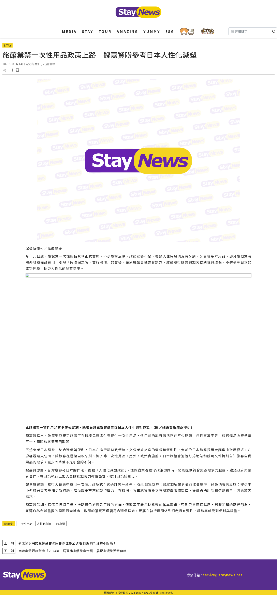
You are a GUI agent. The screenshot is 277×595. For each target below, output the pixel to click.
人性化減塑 (44, 524)
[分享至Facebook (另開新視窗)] (12, 70)
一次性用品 (25, 524)
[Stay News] (23, 574)
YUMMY (151, 31)
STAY (87, 31)
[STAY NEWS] (138, 12)
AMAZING (127, 31)
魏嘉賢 (60, 524)
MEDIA (69, 31)
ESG (169, 31)
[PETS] (187, 31)
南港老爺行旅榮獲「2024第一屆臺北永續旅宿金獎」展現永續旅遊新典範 (72, 550)
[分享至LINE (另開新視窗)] (17, 70)
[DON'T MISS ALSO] (207, 31)
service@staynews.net (222, 574)
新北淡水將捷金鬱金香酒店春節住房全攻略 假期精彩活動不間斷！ (67, 543)
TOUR (105, 31)
